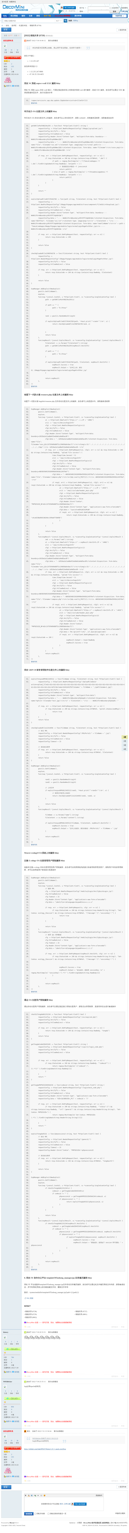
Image (32, 1495)
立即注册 (124, 11)
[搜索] (65, 20)
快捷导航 (119, 16)
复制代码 (34, 103)
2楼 (124, 741)
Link (35, 1495)
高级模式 (99, 1495)
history (5, 1332)
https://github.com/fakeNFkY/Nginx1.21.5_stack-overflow (45, 1449)
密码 (81, 11)
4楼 (124, 749)
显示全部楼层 (53, 41)
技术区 (14, 25)
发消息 (16, 86)
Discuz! (12, 1523)
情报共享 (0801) (81, 1314)
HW (28, 1298)
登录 (61, 1504)
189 (5, 50)
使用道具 (114, 1327)
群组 (38, 16)
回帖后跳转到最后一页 (58, 1514)
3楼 (124, 745)
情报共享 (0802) (31, 1317)
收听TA (8, 86)
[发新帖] (6, 30)
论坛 (5, 16)
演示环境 (78, 16)
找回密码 (124, 8)
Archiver (72, 1523)
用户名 (81, 8)
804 (12, 1407)
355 (12, 66)
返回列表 (123, 30)
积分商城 (14, 16)
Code (41, 1495)
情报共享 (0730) (35, 25)
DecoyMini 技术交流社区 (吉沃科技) (2, 25)
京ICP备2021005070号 (119, 1523)
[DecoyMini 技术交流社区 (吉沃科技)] (16, 11)
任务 (31, 16)
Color (28, 1495)
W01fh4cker (7, 1382)
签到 (23, 16)
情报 (31, 1298)
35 (11, 50)
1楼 (124, 737)
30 (17, 50)
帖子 (58, 21)
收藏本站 (12, 2)
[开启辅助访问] (127, 2)
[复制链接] (49, 36)
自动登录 (115, 8)
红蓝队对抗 (23, 25)
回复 (29, 1327)
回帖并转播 (41, 1514)
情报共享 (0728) (31, 1311)
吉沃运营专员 (8, 41)
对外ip (75, 21)
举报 (122, 1327)
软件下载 (47, 16)
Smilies (44, 1495)
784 (12, 1357)
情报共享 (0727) (81, 1311)
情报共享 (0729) (31, 1314)
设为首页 (5, 2)
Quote (38, 1495)
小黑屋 (79, 1523)
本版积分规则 (120, 1513)
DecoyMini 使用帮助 (63, 16)
